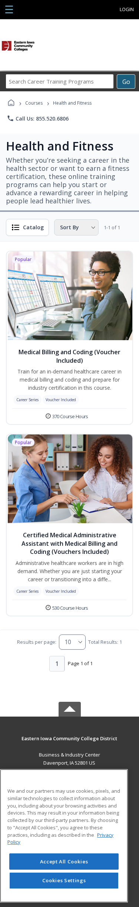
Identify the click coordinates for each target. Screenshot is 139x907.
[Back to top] (70, 743)
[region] (64, 836)
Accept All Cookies (64, 861)
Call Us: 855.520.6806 (38, 118)
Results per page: (36, 642)
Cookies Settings (64, 880)
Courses (34, 103)
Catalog (33, 227)
